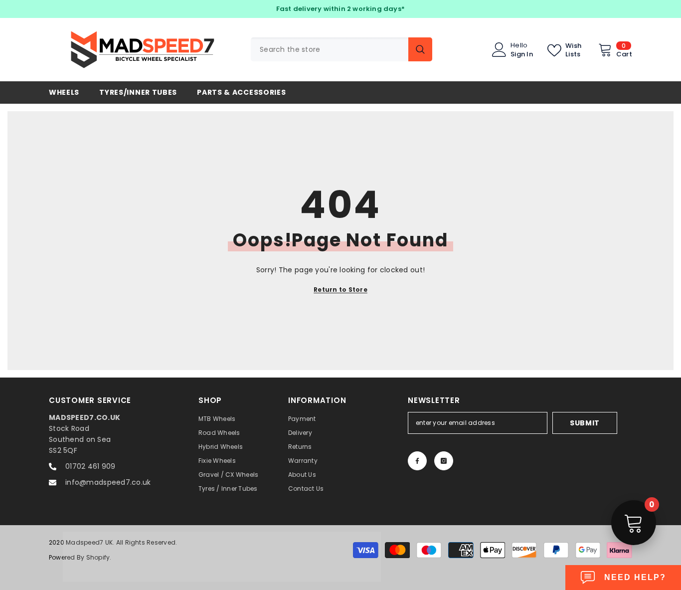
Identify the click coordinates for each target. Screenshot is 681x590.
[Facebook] (417, 460)
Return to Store (340, 289)
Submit (585, 423)
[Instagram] (443, 460)
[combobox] (329, 49)
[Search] (341, 49)
